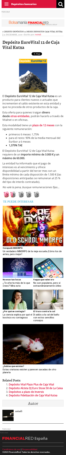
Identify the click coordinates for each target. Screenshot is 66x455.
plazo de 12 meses (43, 125)
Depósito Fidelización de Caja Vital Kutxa (33, 395)
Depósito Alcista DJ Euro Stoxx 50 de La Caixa (36, 388)
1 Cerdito (7, 31)
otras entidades (19, 116)
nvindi (38, 34)
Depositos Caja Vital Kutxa (47, 31)
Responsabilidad (29, 449)
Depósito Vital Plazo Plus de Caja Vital (31, 384)
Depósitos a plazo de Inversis (26, 392)
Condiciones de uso (11, 449)
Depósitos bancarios (24, 4)
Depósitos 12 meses (23, 31)
